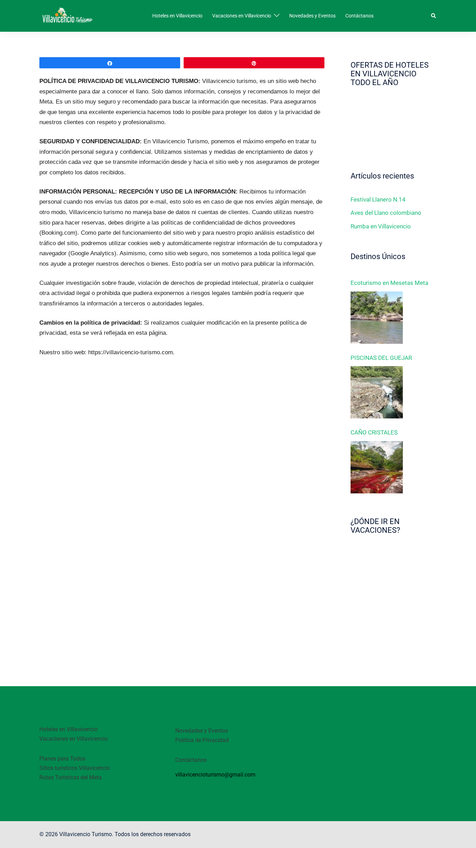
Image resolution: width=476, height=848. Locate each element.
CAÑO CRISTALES (374, 432)
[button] (434, 15)
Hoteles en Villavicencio (177, 15)
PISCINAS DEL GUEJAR (381, 357)
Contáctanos (359, 15)
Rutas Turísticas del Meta (70, 777)
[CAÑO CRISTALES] (377, 467)
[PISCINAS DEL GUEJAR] (377, 392)
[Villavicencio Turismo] (67, 15)
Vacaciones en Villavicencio (241, 15)
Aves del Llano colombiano (386, 212)
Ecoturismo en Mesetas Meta (389, 282)
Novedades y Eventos (312, 15)
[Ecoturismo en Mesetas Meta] (377, 318)
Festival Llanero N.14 (378, 199)
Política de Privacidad (202, 740)
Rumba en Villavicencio (381, 226)
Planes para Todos (62, 758)
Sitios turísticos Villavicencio (74, 768)
